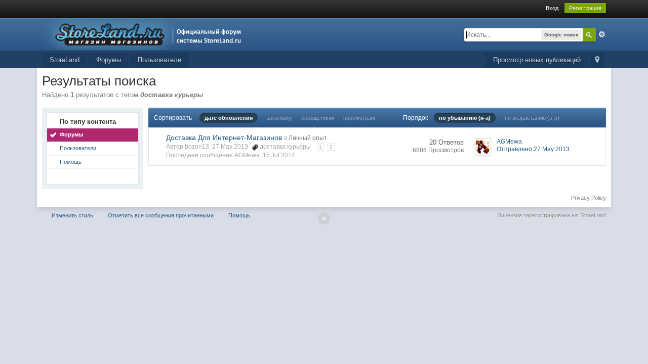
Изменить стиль (72, 215)
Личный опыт (308, 138)
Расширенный (602, 34)
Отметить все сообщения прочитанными (161, 215)
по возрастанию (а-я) (532, 118)
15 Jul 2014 (279, 155)
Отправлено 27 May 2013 (533, 149)
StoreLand (64, 60)
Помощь (71, 162)
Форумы (108, 60)
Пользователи (159, 60)
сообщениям (317, 118)
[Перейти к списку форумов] (144, 33)
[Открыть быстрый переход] (597, 60)
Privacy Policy (588, 198)
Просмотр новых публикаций (537, 60)
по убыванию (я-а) (465, 118)
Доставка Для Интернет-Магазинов (224, 137)
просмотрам (359, 118)
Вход (552, 8)
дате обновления (229, 118)
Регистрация (585, 8)
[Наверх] (324, 218)
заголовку (279, 118)
